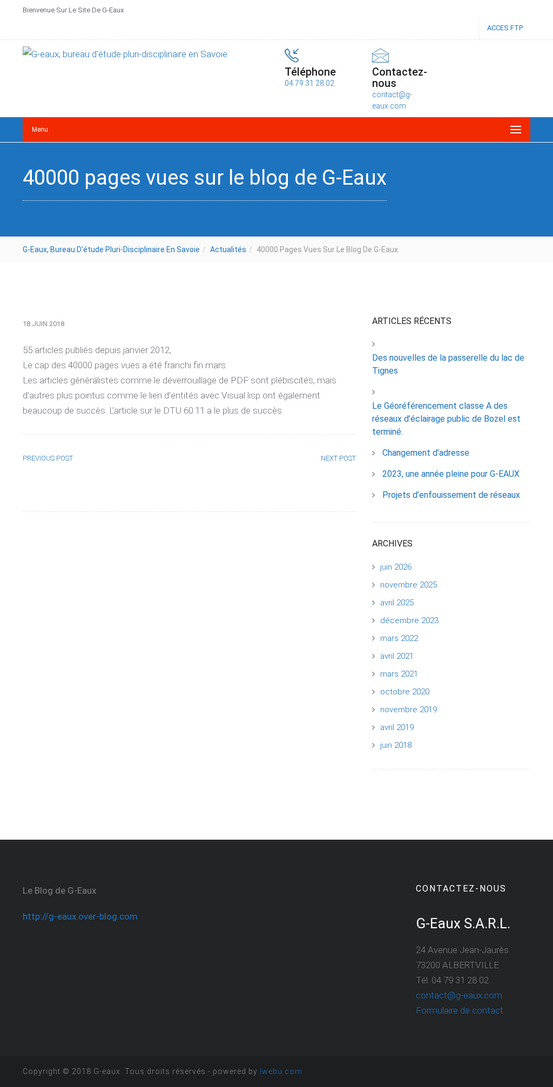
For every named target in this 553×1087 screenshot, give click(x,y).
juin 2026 (396, 567)
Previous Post (48, 458)
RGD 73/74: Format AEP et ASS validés (99, 483)
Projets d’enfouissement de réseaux (451, 495)
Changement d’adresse (425, 453)
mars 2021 (399, 674)
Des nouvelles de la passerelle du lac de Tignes (448, 364)
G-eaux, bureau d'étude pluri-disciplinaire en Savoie (111, 249)
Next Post (338, 458)
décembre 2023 (409, 620)
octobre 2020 (404, 692)
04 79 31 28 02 (309, 83)
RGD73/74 (331, 477)
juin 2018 (396, 745)
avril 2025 (397, 602)
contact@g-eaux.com (459, 995)
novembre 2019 (408, 709)
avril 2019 (397, 727)
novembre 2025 (408, 585)
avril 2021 (397, 656)
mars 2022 (399, 638)
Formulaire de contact (459, 1010)
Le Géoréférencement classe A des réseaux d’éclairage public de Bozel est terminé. (446, 419)
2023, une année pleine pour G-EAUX (451, 474)
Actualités (228, 249)
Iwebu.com (281, 1071)
